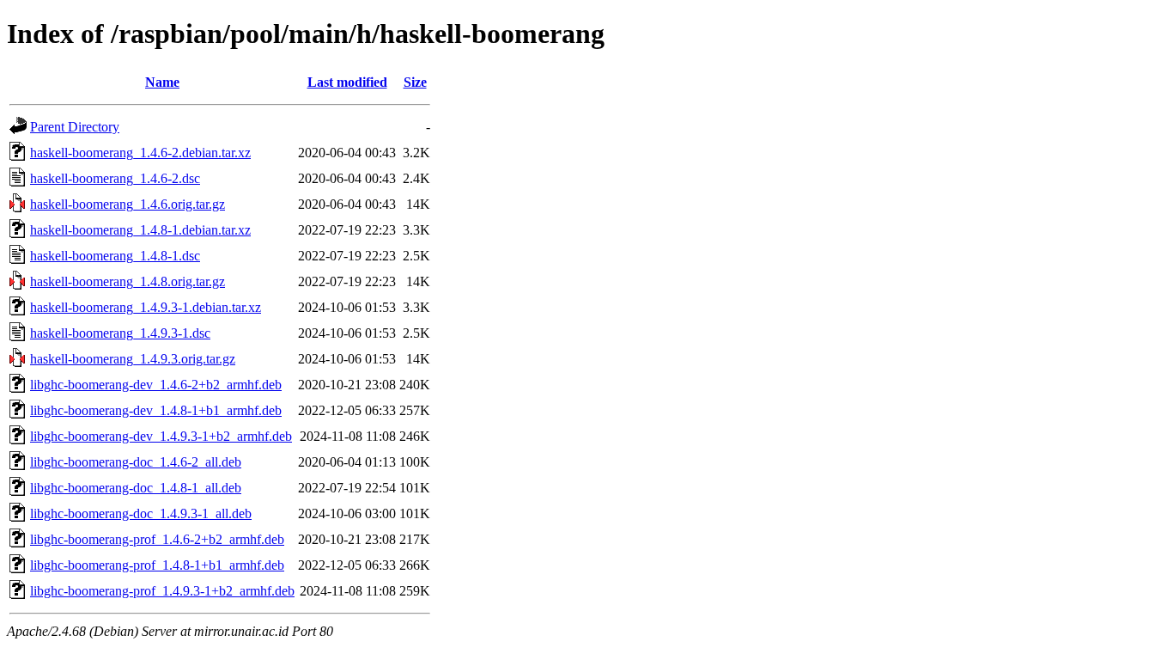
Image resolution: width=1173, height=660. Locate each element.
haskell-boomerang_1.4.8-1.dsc (115, 255)
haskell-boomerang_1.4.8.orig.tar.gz (127, 281)
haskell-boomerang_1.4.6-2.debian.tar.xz (140, 152)
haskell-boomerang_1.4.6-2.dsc (115, 178)
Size (415, 82)
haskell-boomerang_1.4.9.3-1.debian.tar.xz (145, 307)
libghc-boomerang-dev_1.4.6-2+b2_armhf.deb (156, 384)
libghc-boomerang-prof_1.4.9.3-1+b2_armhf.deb (162, 591)
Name (162, 82)
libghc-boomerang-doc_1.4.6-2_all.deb (135, 462)
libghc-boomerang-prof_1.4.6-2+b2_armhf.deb (157, 539)
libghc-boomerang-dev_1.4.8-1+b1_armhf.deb (156, 410)
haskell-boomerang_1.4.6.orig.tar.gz (127, 204)
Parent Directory (74, 126)
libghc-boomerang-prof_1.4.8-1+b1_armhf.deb (157, 565)
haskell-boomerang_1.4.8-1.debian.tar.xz (140, 230)
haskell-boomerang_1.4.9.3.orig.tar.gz (132, 358)
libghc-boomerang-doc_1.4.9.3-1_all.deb (141, 513)
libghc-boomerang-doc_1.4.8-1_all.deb (135, 487)
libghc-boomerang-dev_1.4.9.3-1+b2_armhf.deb (161, 436)
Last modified (347, 82)
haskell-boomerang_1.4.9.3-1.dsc (120, 333)
